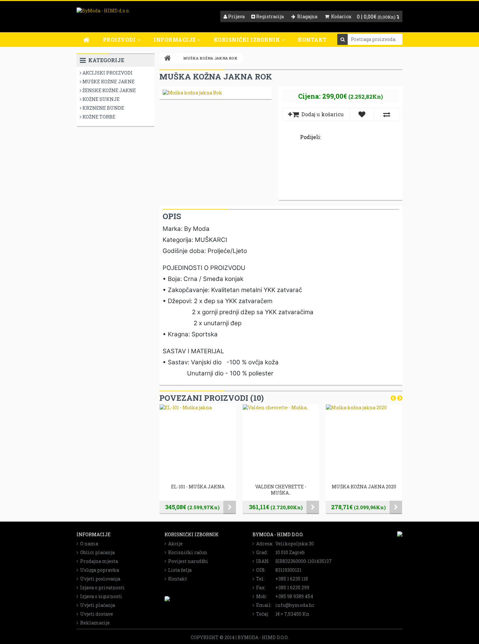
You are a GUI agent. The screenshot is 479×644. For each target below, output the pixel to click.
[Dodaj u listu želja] (362, 114)
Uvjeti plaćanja (96, 605)
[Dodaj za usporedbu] (386, 114)
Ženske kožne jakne (108, 90)
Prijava (236, 16)
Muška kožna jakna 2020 (364, 486)
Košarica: (340, 16)
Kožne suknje (100, 99)
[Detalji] (229, 507)
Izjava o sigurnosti (100, 596)
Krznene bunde (102, 108)
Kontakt (312, 39)
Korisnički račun (186, 552)
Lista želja (179, 570)
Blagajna (306, 16)
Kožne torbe (98, 117)
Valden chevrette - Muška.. (280, 489)
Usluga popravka (98, 570)
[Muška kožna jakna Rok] (192, 93)
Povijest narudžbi (187, 561)
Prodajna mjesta (98, 561)
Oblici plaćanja (96, 552)
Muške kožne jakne (108, 81)
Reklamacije (94, 623)
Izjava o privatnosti (101, 587)
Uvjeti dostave (95, 614)
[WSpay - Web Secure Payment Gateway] (167, 599)
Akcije (174, 543)
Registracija (269, 16)
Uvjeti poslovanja (99, 579)
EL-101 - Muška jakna (198, 486)
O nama (88, 543)
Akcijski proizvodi (107, 73)
